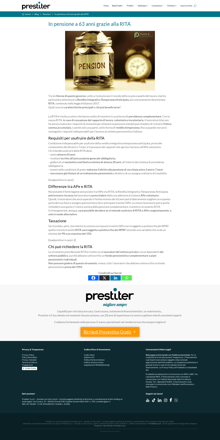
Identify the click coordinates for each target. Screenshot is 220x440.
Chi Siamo (171, 5)
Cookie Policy (30, 368)
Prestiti (129, 5)
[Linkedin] (115, 277)
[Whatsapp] (126, 277)
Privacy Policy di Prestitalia (173, 367)
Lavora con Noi (186, 5)
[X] (104, 277)
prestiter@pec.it (103, 401)
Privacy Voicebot (29, 360)
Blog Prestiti (117, 5)
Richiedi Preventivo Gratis (107, 331)
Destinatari (142, 5)
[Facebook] (93, 277)
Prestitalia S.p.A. (155, 423)
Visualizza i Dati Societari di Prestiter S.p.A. (110, 426)
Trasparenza (27, 365)
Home (106, 5)
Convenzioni (157, 5)
